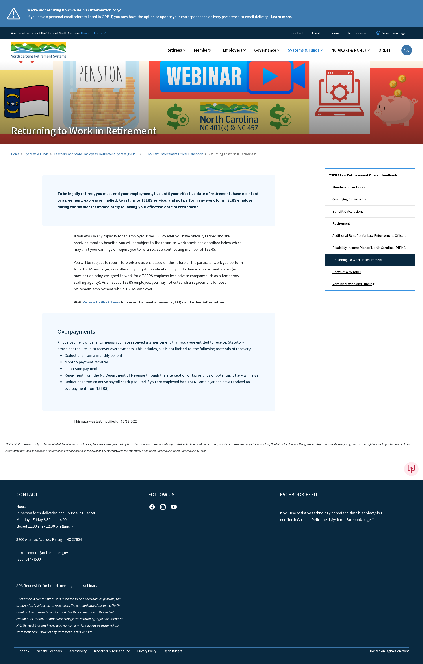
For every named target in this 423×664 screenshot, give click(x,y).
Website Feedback (49, 651)
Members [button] (202, 50)
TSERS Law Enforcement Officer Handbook (173, 154)
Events (317, 33)
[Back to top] (411, 469)
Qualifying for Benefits (349, 199)
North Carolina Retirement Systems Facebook (328, 519)
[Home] (38, 45)
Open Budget (173, 651)
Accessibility (78, 651)
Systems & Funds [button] (303, 50)
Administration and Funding (353, 284)
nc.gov (24, 651)
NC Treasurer (357, 33)
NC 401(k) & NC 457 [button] (349, 50)
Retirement (341, 223)
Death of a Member (346, 272)
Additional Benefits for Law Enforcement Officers (369, 235)
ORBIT (384, 50)
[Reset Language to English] (378, 33)
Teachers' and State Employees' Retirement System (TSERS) (96, 154)
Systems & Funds (36, 154)
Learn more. (281, 17)
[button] (406, 50)
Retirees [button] (174, 50)
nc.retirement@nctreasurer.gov (42, 552)
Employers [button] (232, 50)
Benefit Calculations (347, 211)
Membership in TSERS (348, 187)
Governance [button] (265, 50)
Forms (334, 33)
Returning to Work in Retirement (357, 260)
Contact (297, 33)
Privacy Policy (146, 651)
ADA (26, 586)
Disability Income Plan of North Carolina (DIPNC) (369, 247)
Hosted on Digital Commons (389, 651)
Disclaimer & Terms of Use (112, 651)
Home (15, 154)
